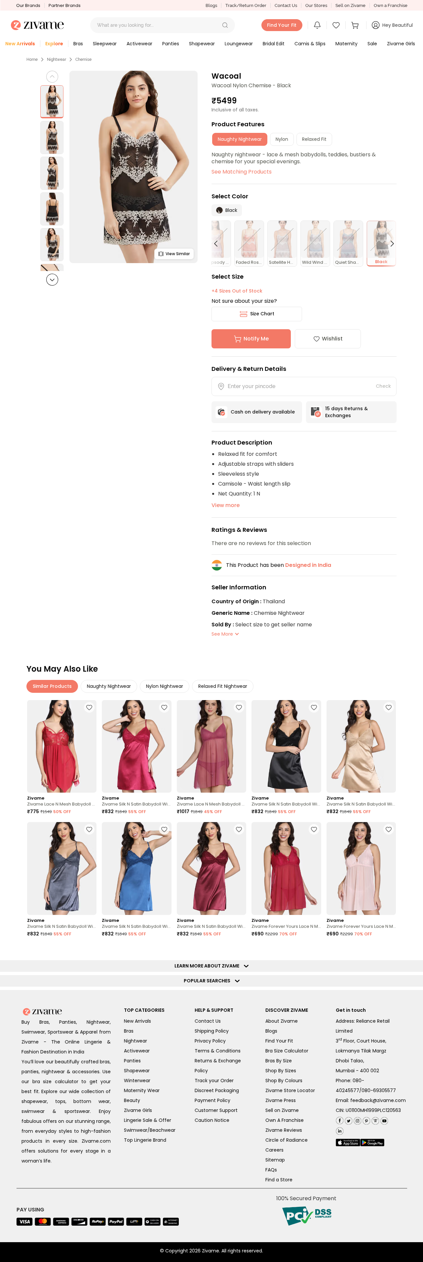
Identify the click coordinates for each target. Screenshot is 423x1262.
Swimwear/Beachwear (149, 1130)
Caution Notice (212, 1120)
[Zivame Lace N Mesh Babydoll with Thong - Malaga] (211, 746)
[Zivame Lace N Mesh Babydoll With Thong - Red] (61, 746)
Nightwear (56, 59)
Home (32, 59)
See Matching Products (242, 172)
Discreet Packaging (217, 1090)
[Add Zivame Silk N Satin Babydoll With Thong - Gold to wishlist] (388, 707)
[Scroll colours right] (389, 243)
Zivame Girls (138, 1110)
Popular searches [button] (208, 980)
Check (383, 386)
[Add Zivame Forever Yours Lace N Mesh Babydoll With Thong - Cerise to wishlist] (314, 829)
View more (226, 505)
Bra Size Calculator (286, 1050)
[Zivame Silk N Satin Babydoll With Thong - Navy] (136, 868)
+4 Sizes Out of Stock (237, 291)
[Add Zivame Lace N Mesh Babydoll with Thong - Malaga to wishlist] (239, 707)
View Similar (178, 253)
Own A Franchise (284, 1120)
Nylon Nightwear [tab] (164, 686)
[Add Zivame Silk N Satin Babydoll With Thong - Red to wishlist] (164, 707)
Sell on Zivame (350, 5)
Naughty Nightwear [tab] (240, 139)
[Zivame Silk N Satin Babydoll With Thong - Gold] (361, 746)
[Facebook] (339, 1120)
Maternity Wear (142, 1090)
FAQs (271, 1169)
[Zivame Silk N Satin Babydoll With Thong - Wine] (211, 868)
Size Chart (262, 313)
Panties (132, 1060)
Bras (129, 1031)
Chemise (83, 59)
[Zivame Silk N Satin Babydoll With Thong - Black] (286, 746)
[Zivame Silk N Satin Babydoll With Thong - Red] (136, 746)
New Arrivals (137, 1021)
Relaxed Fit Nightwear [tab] (222, 686)
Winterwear (137, 1080)
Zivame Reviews (283, 1130)
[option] (51, 101)
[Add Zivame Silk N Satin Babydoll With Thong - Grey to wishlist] (89, 829)
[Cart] (356, 25)
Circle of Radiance (286, 1140)
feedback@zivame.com (378, 1100)
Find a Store (278, 1179)
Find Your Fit (279, 1041)
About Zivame (281, 1021)
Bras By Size (278, 1060)
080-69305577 (379, 1090)
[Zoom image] (133, 167)
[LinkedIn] (339, 1130)
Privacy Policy (210, 1041)
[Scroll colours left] (219, 243)
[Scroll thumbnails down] (52, 280)
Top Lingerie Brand (145, 1140)
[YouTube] (383, 1119)
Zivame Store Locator (290, 1090)
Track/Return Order (245, 5)
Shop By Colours (283, 1080)
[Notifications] (317, 25)
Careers (274, 1150)
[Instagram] (356, 1119)
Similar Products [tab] (52, 686)
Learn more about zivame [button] (208, 966)
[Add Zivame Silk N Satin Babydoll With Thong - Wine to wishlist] (239, 829)
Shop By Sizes (280, 1070)
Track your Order (214, 1080)
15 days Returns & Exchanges (346, 412)
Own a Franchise (390, 5)
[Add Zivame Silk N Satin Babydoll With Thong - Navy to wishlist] (164, 829)
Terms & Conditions (218, 1050)
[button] (225, 25)
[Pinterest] (365, 1119)
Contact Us (286, 5)
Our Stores (316, 5)
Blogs (211, 5)
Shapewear (137, 1070)
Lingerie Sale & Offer (147, 1120)
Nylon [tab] (282, 139)
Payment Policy (212, 1100)
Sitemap (275, 1160)
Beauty (132, 1100)
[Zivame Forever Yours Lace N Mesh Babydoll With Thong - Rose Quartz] (361, 868)
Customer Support (216, 1110)
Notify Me (256, 338)
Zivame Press (280, 1100)
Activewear (137, 1050)
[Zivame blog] (374, 1119)
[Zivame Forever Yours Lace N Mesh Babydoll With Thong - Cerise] (286, 868)
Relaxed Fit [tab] (314, 139)
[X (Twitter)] (347, 1119)
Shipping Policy (212, 1031)
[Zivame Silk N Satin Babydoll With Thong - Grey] (61, 868)
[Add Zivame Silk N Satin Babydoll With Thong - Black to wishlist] (314, 707)
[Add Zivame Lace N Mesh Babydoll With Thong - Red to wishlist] (89, 707)
